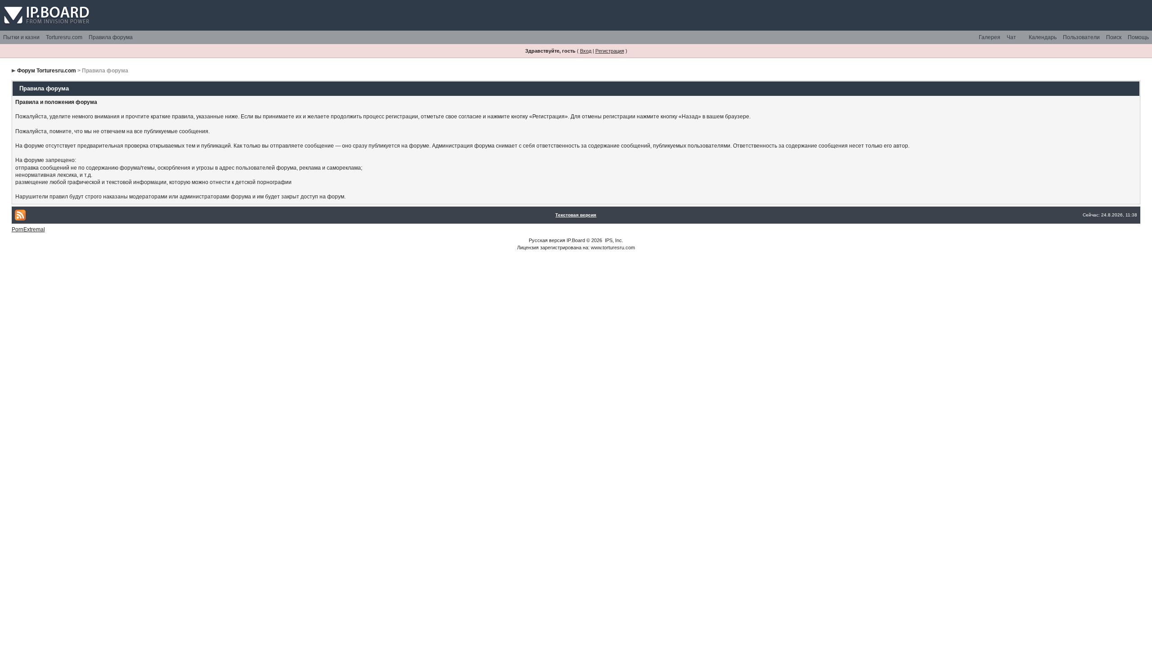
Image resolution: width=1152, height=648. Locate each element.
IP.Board (576, 240)
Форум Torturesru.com (46, 71)
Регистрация (609, 51)
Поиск (1113, 37)
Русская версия (547, 240)
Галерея (989, 37)
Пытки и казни (21, 37)
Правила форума (111, 37)
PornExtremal (28, 229)
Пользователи (1081, 37)
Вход (585, 51)
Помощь (1138, 37)
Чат (1011, 37)
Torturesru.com (64, 37)
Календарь (1043, 37)
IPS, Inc (613, 240)
